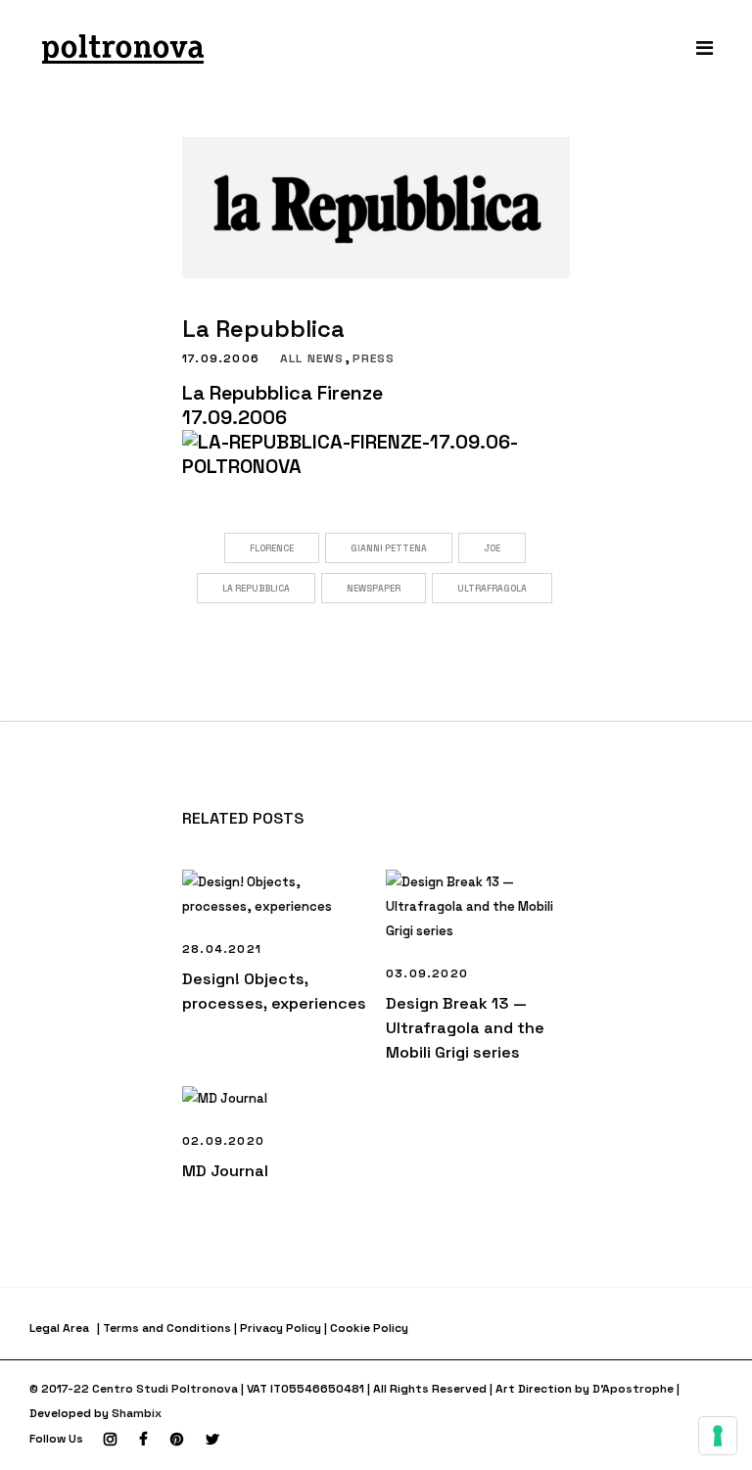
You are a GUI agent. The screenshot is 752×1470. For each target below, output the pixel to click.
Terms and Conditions (167, 1328)
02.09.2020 (223, 1141)
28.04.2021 (221, 949)
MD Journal (225, 1171)
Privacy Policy (280, 1328)
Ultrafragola (492, 588)
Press (374, 358)
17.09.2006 (220, 358)
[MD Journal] (274, 1098)
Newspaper (373, 588)
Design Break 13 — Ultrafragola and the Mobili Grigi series (465, 1028)
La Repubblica (256, 588)
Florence (272, 548)
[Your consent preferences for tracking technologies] (717, 1435)
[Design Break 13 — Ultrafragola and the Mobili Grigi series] (478, 906)
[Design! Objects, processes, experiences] (274, 894)
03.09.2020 (427, 973)
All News (312, 358)
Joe (492, 548)
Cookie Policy (369, 1328)
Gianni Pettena (389, 548)
